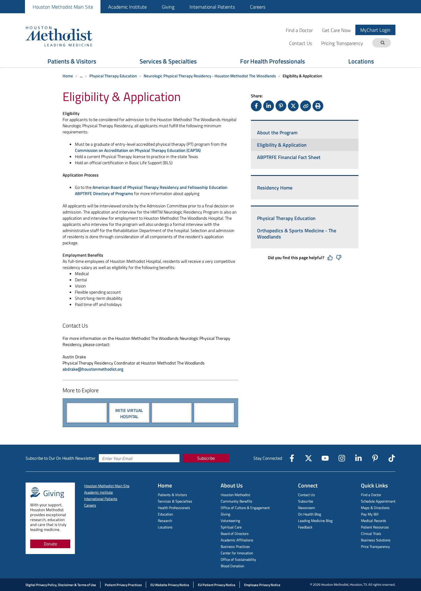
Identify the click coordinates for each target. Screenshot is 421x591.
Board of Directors (235, 533)
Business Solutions (375, 540)
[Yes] (330, 258)
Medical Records (373, 521)
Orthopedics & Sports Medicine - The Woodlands (296, 233)
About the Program (277, 132)
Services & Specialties (168, 61)
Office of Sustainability (238, 559)
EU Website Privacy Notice (169, 584)
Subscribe (206, 458)
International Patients (212, 6)
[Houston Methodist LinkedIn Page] (358, 458)
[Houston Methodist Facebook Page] (292, 458)
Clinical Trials (371, 533)
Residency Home (274, 187)
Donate (50, 543)
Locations (361, 61)
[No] (338, 258)
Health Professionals (174, 508)
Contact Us (306, 495)
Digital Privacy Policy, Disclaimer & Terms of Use (61, 584)
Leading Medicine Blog (315, 521)
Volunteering (230, 521)
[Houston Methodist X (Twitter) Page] (308, 458)
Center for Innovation (237, 553)
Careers (257, 6)
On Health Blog (309, 514)
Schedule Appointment (378, 501)
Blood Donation (232, 566)
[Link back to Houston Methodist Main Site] (67, 36)
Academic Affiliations (237, 540)
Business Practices (235, 546)
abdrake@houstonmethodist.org (93, 369)
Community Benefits (236, 501)
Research (165, 521)
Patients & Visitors (71, 61)
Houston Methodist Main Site (63, 6)
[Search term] (382, 43)
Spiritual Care (231, 527)
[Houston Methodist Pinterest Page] (375, 458)
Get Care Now (336, 30)
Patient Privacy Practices (123, 584)
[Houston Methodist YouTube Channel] (325, 458)
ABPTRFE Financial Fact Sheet (289, 157)
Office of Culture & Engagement (245, 508)
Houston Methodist (235, 495)
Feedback (305, 527)
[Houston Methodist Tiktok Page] (391, 458)
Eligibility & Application (282, 145)
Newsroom (306, 508)
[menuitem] (62, 6)
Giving (168, 6)
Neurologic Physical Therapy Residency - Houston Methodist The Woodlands (210, 76)
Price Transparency (375, 546)
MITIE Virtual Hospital (129, 413)
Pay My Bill (369, 514)
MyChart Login (375, 30)
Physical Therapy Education (113, 76)
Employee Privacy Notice (262, 584)
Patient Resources (375, 527)
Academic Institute (127, 6)
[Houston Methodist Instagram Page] (341, 458)
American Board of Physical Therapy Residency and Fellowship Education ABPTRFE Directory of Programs (151, 190)
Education (165, 514)
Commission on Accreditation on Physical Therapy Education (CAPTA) (138, 150)
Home (68, 76)
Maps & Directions (375, 508)
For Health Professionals (272, 61)
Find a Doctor (299, 30)
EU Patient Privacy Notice (216, 584)
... (81, 76)
